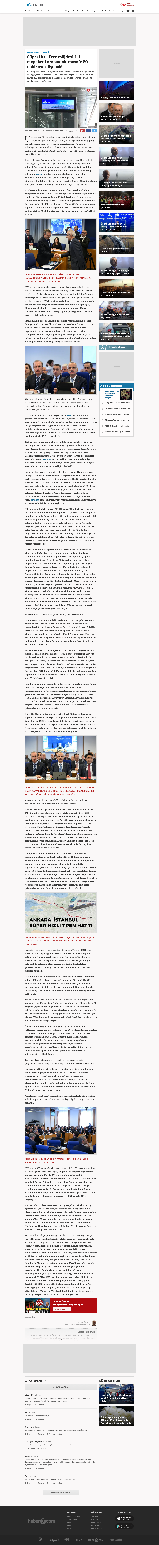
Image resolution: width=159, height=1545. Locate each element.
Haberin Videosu (117, 347)
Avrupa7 (66, 1540)
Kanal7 (40, 1540)
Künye (69, 1522)
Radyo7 (54, 1540)
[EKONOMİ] (35, 4)
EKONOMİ (46, 52)
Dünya (67, 11)
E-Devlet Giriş (96, 1522)
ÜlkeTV (78, 1540)
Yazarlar (112, 11)
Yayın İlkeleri (72, 1519)
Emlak (75, 11)
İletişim (70, 1528)
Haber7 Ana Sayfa (127, 4)
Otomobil (85, 11)
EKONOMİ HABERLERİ (33, 52)
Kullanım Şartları (73, 1516)
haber (69, 415)
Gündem (40, 11)
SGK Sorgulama (96, 1528)
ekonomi (47, 459)
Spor (49, 11)
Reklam (70, 1525)
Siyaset (95, 11)
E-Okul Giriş (95, 1525)
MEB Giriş (94, 1516)
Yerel (104, 11)
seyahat (35, 499)
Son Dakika (29, 11)
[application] (61, 107)
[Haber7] (41, 1521)
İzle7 (95, 1540)
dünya (39, 174)
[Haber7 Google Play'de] (124, 1526)
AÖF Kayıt (94, 1519)
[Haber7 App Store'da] (124, 1518)
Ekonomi (58, 11)
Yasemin (115, 1540)
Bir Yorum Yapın (62, 1387)
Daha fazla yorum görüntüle (60, 1492)
